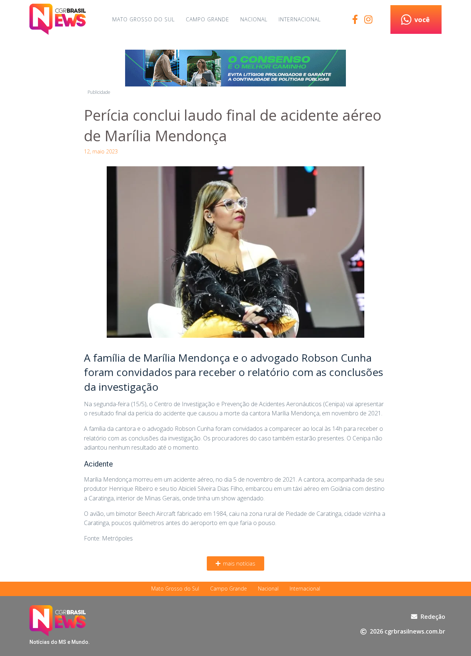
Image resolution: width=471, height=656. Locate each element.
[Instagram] (368, 19)
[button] (235, 563)
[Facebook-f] (355, 19)
